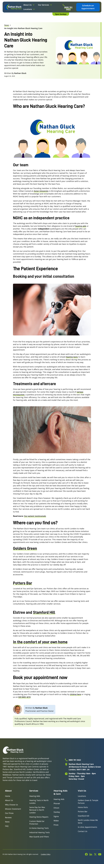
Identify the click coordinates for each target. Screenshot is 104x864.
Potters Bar (82, 811)
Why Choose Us (11, 804)
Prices (56, 825)
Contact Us (82, 831)
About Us (9, 800)
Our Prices (9, 813)
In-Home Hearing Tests (39, 828)
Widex (56, 820)
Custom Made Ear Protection (36, 822)
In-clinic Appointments (87, 827)
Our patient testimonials (35, 516)
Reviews (8, 817)
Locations (82, 796)
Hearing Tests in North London (39, 801)
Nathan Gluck (41, 708)
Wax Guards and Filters (39, 836)
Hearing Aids (34, 796)
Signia (56, 816)
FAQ (6, 826)
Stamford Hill (83, 816)
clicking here (75, 694)
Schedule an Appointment (88, 7)
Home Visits (83, 807)
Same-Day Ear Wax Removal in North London (37, 810)
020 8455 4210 (24, 697)
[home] (13, 7)
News (7, 821)
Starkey (57, 812)
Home (7, 796)
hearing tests (72, 357)
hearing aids (80, 226)
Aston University (41, 191)
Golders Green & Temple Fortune (88, 801)
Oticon (56, 808)
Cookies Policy (45, 854)
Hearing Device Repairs (38, 817)
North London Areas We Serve (88, 821)
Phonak (57, 803)
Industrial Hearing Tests (39, 832)
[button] (29, 5)
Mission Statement (13, 809)
